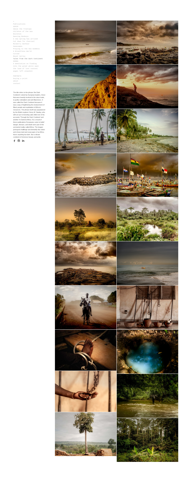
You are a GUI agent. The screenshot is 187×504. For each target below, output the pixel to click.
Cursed (16, 54)
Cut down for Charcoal (24, 41)
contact (16, 83)
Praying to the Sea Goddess (26, 49)
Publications (19, 24)
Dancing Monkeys (20, 36)
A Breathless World (22, 51)
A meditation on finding (25, 64)
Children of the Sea (23, 31)
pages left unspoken (23, 71)
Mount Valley (19, 56)
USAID (15, 26)
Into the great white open (26, 66)
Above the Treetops (22, 29)
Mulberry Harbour (21, 44)
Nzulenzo (17, 34)
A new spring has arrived (25, 39)
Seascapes (17, 46)
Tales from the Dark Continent (28, 59)
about (15, 81)
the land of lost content (25, 69)
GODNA (15, 61)
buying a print (20, 78)
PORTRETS (17, 76)
